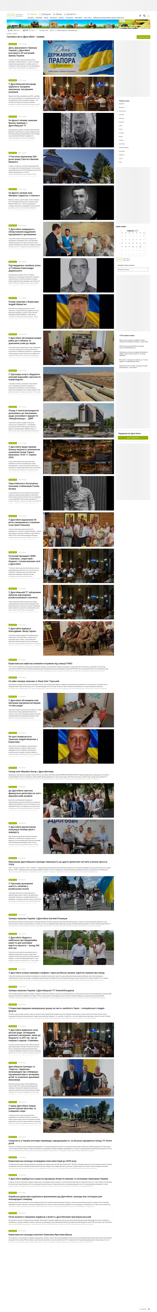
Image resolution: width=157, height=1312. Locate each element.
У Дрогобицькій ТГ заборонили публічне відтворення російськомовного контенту (25, 595)
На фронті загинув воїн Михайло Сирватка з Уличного (24, 194)
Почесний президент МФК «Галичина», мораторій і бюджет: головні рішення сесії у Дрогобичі (24, 560)
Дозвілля (71, 14)
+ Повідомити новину (143, 37)
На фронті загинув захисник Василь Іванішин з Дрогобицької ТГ (23, 123)
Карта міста (53, 17)
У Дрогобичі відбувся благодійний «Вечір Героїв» (22, 630)
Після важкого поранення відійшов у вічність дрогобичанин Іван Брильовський (50, 1217)
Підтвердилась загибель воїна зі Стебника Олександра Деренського (25, 268)
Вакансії (61, 17)
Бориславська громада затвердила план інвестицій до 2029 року (43, 1161)
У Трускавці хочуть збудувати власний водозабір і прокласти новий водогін (25, 377)
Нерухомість (78, 17)
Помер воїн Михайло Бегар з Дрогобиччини (31, 771)
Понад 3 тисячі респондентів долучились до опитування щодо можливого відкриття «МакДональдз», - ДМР (24, 414)
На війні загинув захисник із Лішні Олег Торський (34, 681)
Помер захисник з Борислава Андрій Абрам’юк (24, 303)
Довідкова (39, 17)
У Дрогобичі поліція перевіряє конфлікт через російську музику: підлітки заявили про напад (56, 973)
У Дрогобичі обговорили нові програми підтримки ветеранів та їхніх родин (24, 703)
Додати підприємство (133, 437)
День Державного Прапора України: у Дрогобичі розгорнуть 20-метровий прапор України (23, 52)
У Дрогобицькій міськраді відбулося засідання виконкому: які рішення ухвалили (22, 88)
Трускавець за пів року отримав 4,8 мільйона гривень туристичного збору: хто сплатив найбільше (133, 353)
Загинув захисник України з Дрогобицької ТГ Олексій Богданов (41, 990)
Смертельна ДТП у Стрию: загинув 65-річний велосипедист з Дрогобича (133, 366)
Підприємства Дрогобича (129, 433)
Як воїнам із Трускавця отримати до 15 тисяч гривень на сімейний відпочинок (133, 360)
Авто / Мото (87, 17)
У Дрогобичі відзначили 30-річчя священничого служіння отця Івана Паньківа (24, 522)
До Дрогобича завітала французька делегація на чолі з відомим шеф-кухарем (25, 793)
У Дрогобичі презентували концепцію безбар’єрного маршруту (22, 830)
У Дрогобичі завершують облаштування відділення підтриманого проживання (22, 232)
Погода (46, 17)
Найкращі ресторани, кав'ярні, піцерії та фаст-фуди (108, 17)
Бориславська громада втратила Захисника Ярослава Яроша (40, 1234)
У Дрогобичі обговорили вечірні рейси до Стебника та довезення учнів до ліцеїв (25, 341)
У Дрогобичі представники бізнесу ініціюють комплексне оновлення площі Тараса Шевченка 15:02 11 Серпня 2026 (24, 452)
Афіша (59, 14)
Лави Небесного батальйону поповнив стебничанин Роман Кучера (24, 486)
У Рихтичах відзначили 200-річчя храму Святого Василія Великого (23, 159)
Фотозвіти (31, 17)
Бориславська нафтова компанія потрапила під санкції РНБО (40, 663)
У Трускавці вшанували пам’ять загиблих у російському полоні (21, 886)
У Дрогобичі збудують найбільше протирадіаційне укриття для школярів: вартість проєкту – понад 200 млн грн (24, 942)
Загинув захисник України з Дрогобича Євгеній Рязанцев (38, 918)
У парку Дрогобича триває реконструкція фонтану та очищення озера (22, 1108)
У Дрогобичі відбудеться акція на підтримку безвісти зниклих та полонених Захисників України (58, 1178)
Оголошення (69, 17)
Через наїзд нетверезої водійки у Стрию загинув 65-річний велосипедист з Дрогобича (133, 341)
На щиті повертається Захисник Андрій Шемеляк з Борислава (23, 739)
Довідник (46, 14)
